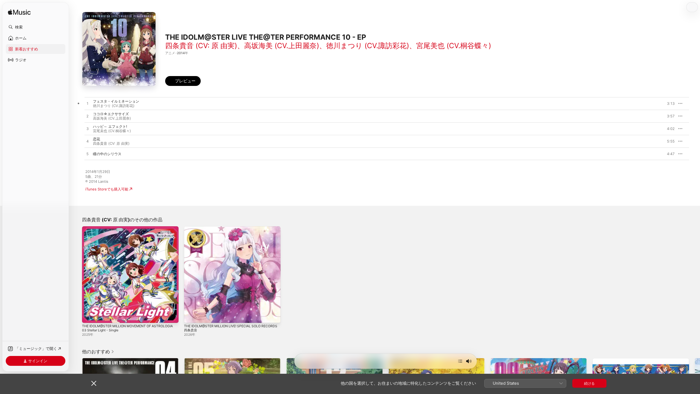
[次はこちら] (460, 361)
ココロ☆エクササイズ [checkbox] (111, 114)
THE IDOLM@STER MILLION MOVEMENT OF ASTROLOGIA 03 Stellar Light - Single (119, 230)
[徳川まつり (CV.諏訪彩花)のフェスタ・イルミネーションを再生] (87, 103)
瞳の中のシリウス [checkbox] (107, 154)
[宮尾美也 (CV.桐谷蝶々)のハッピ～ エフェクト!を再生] (87, 128)
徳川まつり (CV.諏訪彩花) (367, 45)
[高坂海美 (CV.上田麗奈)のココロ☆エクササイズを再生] (87, 116)
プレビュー (668, 103)
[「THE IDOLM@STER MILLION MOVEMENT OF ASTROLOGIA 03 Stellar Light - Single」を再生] (89, 316)
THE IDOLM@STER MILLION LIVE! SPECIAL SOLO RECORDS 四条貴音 (225, 230)
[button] (35, 27)
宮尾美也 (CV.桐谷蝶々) (453, 45)
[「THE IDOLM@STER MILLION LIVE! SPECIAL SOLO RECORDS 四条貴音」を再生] (191, 316)
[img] (19, 12)
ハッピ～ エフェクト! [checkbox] (110, 126)
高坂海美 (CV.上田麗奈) (281, 45)
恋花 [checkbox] (96, 139)
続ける (589, 383)
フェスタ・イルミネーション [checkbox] (116, 101)
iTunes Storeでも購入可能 (106, 189)
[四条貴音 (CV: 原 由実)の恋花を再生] (87, 141)
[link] (98, 352)
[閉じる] (93, 383)
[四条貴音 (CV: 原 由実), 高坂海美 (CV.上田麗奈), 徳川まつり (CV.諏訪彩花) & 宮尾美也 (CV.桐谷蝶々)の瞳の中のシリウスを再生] (87, 154)
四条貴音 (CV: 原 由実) (201, 45)
